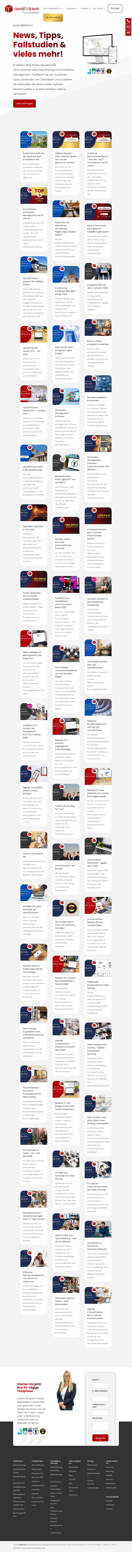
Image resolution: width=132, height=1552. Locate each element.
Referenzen (92, 1465)
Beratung (110, 1471)
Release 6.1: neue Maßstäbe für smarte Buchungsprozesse (98, 793)
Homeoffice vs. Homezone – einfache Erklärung (96, 1246)
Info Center (98, 9)
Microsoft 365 (37, 1477)
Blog (71, 1475)
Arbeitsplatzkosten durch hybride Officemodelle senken (97, 534)
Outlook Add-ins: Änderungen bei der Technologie (33, 969)
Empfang (35, 1489)
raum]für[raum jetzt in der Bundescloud (33, 468)
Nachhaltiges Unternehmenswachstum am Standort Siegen (66, 672)
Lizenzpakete (18, 1509)
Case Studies (93, 1488)
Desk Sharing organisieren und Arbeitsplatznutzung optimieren (33, 1033)
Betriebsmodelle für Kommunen (97, 399)
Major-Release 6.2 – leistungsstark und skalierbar (33, 655)
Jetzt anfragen (24, 103)
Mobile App (36, 1469)
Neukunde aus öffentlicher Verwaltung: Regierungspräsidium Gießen (65, 228)
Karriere (109, 1479)
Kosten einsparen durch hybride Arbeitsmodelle (32, 596)
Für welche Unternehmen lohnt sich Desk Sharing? (97, 1186)
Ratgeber (73, 1471)
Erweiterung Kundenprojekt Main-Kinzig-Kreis (65, 291)
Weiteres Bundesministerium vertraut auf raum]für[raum (96, 725)
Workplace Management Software (62, 413)
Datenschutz (111, 1487)
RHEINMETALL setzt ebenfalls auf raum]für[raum (32, 909)
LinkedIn (109, 1501)
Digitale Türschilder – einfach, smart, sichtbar (33, 790)
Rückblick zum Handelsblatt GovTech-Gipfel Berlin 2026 (63, 603)
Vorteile (84, 9)
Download (73, 1495)
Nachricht (97, 1418)
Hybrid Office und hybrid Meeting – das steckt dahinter (65, 1238)
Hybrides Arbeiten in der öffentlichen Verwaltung (97, 601)
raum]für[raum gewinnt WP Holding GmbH (33, 281)
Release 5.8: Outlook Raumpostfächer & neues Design (65, 980)
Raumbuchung (19, 1465)
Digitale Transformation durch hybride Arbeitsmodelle (95, 1314)
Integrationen (37, 1473)
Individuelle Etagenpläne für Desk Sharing (98, 985)
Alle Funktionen (38, 1465)
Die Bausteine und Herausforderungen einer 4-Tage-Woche (34, 1216)
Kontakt (115, 8)
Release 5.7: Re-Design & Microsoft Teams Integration (64, 1106)
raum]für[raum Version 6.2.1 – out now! (31, 351)
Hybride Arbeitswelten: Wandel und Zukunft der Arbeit (65, 1045)
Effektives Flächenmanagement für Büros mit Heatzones (33, 1277)
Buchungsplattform (52, 9)
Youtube (109, 1509)
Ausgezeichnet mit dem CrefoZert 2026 (97, 286)
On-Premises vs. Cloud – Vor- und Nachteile (31, 1153)
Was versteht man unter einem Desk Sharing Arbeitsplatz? (98, 1120)
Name (96, 1379)
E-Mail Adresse (99, 1392)
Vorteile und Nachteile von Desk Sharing (65, 1175)
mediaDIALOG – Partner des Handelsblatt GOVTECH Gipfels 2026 (32, 731)
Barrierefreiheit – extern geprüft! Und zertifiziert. (65, 479)
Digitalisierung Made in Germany (33, 528)
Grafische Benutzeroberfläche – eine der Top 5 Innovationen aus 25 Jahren (97, 159)
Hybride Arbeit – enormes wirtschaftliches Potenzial (63, 544)
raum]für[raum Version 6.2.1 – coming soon (34, 410)
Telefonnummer (99, 1405)
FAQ (70, 1483)
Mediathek (73, 1467)
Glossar (72, 1479)
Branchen (91, 1469)
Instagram (110, 1505)
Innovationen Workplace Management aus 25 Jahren (33, 214)
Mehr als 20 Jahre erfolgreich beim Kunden (64, 350)
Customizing (55, 1533)
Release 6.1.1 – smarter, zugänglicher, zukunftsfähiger (63, 745)
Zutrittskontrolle (38, 1485)
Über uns (110, 1467)
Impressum (111, 1483)
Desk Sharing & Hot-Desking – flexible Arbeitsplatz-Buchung (97, 1049)
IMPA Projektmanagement (56, 1511)
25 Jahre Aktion (53, 17)
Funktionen (71, 9)
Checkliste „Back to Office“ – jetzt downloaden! (65, 1301)
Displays (35, 1493)
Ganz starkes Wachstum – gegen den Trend (97, 862)
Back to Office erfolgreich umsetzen (98, 343)
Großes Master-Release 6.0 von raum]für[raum (95, 922)
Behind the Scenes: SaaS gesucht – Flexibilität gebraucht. (98, 228)
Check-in (35, 1481)
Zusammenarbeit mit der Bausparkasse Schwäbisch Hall (33, 156)
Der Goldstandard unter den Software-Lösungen (65, 924)
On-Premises (55, 1482)
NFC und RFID (37, 1498)
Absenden (100, 1438)
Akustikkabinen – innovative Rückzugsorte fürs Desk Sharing (32, 1092)
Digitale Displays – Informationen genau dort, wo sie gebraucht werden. (65, 158)
